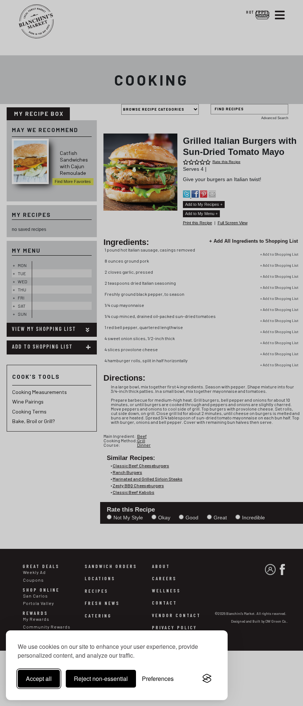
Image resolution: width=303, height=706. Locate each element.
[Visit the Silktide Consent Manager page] (207, 679)
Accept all (39, 678)
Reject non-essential (101, 678)
